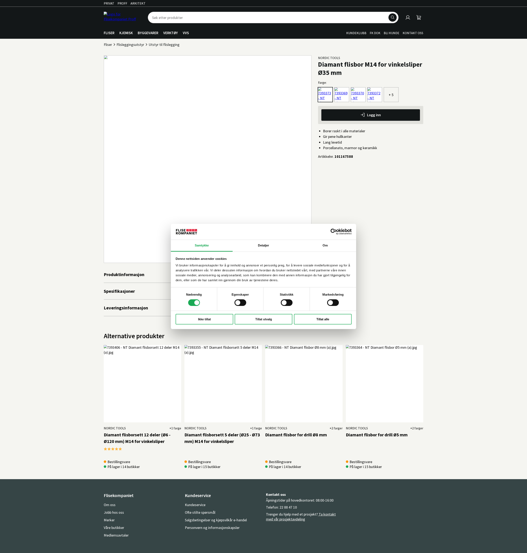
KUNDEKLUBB (356, 33)
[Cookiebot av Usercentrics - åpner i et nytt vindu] (334, 232)
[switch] (240, 302)
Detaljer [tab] (263, 245)
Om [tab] (325, 245)
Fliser (108, 44)
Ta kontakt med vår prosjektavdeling (301, 517)
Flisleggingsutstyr (130, 44)
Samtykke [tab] (202, 245)
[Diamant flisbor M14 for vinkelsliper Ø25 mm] (374, 94)
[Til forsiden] (123, 17)
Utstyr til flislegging (164, 44)
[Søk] (392, 17)
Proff (122, 3)
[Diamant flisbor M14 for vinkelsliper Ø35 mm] (325, 94)
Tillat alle (322, 319)
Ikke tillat (204, 319)
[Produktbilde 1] (207, 159)
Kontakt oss (413, 33)
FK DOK (375, 33)
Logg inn (374, 115)
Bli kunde (391, 33)
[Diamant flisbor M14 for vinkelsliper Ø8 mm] (358, 94)
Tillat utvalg (263, 319)
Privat (109, 3)
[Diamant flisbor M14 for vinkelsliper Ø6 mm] (342, 94)
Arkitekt (138, 3)
